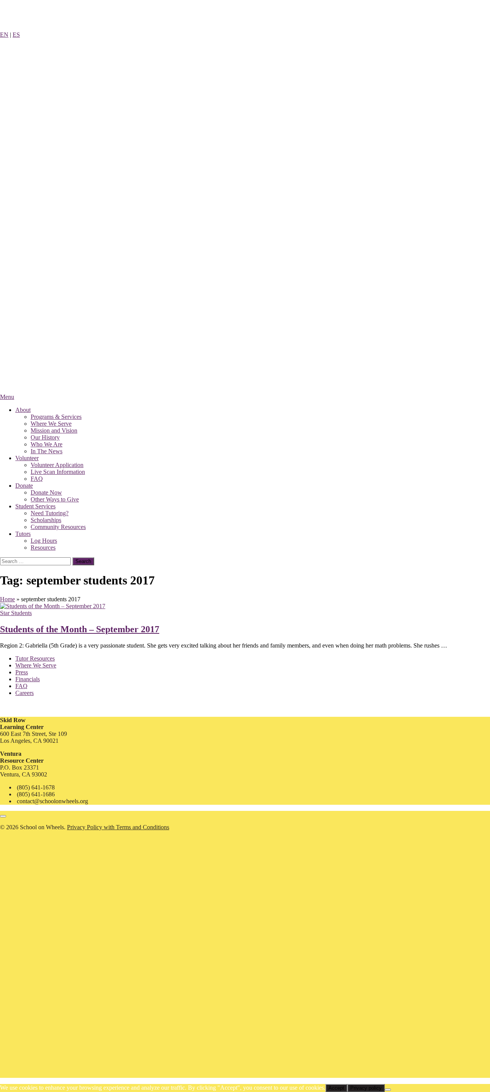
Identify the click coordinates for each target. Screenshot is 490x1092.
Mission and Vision (54, 430)
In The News (46, 451)
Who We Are (46, 444)
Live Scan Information (58, 472)
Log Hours (44, 540)
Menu (7, 397)
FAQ (37, 478)
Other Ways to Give (55, 499)
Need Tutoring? (50, 513)
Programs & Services (56, 416)
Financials (27, 679)
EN (4, 34)
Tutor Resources (35, 658)
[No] (388, 1090)
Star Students (16, 613)
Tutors (23, 534)
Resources (43, 547)
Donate (24, 485)
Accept (336, 1088)
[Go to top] (3, 816)
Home (7, 599)
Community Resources (58, 527)
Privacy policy (366, 1088)
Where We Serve (51, 423)
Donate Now (46, 492)
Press (21, 672)
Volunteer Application (57, 465)
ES (16, 34)
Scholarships (46, 520)
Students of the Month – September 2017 (79, 629)
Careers (24, 693)
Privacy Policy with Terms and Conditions (118, 827)
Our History (45, 437)
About (23, 410)
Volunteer (27, 458)
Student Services (35, 506)
